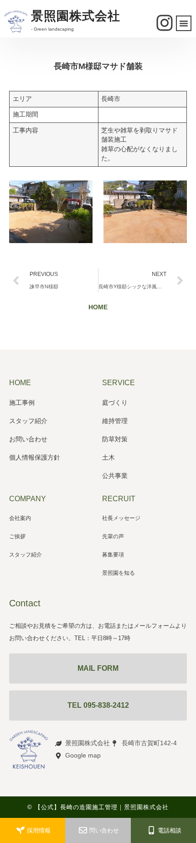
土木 (108, 457)
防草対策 (115, 439)
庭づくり (115, 402)
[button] (183, 23)
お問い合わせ (28, 439)
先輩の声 (113, 536)
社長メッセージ (121, 518)
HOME (98, 307)
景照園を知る (118, 573)
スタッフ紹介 (28, 420)
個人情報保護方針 (34, 457)
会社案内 (20, 518)
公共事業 (115, 475)
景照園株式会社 (75, 16)
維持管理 (115, 420)
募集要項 (113, 554)
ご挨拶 (17, 536)
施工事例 (22, 402)
